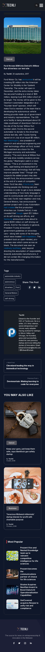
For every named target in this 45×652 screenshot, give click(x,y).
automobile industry (12, 276)
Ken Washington (11, 140)
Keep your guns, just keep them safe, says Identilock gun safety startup (20, 451)
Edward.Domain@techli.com (30, 348)
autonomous (10, 282)
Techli (9, 74)
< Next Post (10, 363)
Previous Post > (33, 378)
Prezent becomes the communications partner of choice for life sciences (28, 574)
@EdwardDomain (26, 350)
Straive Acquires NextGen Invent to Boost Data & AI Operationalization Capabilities (29, 589)
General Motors (11, 293)
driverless (9, 287)
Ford (17, 287)
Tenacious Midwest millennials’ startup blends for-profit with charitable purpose (20, 517)
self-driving (9, 298)
